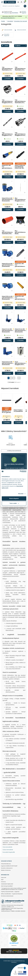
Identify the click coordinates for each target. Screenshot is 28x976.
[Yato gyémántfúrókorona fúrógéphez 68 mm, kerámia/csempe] (7, 89)
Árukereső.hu (14, 945)
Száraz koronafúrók (8, 849)
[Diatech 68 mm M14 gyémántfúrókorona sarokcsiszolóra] (7, 285)
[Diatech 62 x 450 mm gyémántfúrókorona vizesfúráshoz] (20, 253)
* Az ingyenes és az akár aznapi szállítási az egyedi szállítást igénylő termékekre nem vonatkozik (13, 889)
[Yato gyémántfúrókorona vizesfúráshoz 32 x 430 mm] (20, 56)
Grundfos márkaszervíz (6, 868)
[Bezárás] (26, 17)
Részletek (20, 493)
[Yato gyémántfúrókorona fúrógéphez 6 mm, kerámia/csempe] (7, 122)
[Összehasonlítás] (12, 61)
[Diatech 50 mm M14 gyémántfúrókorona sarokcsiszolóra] (7, 253)
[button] (7, 78)
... (16, 378)
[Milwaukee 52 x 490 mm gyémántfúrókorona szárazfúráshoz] (6, 400)
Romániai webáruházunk (7, 896)
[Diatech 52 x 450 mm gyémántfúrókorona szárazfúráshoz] (7, 154)
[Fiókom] (21, 2)
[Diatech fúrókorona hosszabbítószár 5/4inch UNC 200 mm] (18, 400)
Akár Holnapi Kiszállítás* (7, 886)
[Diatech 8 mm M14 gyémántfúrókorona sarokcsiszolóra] (20, 318)
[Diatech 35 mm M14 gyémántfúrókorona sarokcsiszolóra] (7, 187)
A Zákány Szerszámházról (14, 450)
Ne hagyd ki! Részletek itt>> (8, 18)
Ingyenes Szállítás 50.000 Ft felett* (9, 866)
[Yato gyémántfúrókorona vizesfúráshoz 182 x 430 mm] (7, 220)
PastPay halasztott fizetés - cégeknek (10, 891)
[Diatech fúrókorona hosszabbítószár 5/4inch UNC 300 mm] (20, 154)
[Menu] (18, 2)
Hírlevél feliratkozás (6, 863)
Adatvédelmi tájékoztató (7, 884)
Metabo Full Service (6, 870)
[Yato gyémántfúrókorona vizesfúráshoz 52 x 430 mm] (20, 89)
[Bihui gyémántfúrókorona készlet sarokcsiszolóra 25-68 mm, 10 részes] (20, 220)
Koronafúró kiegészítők (9, 852)
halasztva (6, 12)
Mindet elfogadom (14, 498)
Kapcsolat (3, 877)
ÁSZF (2, 879)
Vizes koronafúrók (7, 847)
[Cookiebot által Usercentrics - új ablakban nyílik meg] (20, 471)
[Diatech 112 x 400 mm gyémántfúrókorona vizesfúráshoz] (20, 285)
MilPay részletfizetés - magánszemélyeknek (12, 894)
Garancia (3, 881)
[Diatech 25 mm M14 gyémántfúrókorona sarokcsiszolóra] (7, 351)
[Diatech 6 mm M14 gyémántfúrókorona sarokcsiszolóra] (7, 318)
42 (19, 378)
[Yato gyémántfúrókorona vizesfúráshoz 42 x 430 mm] (7, 56)
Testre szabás (13, 503)
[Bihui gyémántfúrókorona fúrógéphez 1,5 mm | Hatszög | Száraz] (20, 187)
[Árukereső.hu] (14, 938)
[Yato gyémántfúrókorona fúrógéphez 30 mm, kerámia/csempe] (20, 122)
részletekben (15, 12)
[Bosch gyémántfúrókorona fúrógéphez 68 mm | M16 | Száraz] (20, 351)
